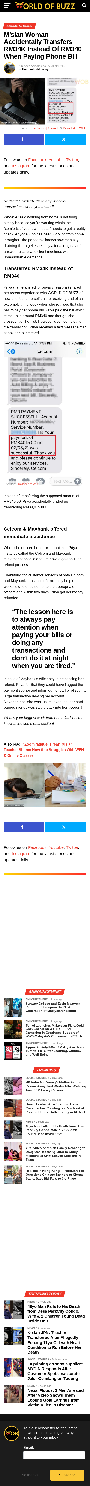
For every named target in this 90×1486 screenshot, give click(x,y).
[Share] (24, 139)
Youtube (56, 159)
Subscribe (67, 1475)
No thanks (30, 1475)
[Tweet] (65, 139)
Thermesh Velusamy (35, 69)
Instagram (21, 166)
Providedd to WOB (27, 484)
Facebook (37, 159)
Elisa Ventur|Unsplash (44, 128)
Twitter (72, 159)
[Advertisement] (45, 936)
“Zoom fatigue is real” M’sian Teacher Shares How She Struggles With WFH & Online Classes (44, 750)
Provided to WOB (74, 128)
